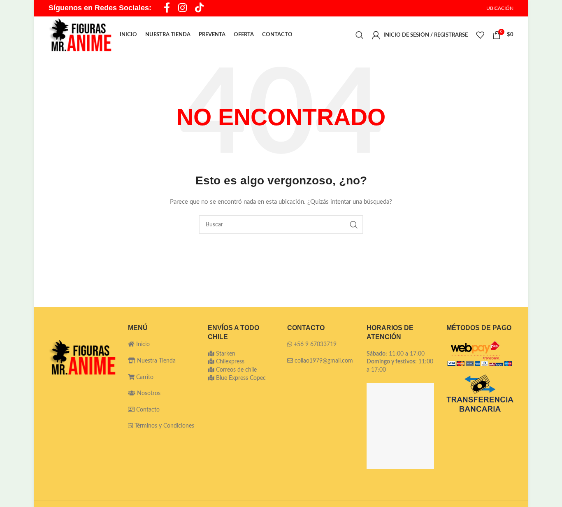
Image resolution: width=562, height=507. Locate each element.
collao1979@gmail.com (324, 361)
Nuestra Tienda (155, 361)
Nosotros (147, 393)
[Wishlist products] (480, 35)
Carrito (144, 377)
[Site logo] (80, 35)
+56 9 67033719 (315, 344)
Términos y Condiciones (164, 426)
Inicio (142, 344)
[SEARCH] (353, 224)
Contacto (147, 410)
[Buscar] (359, 35)
